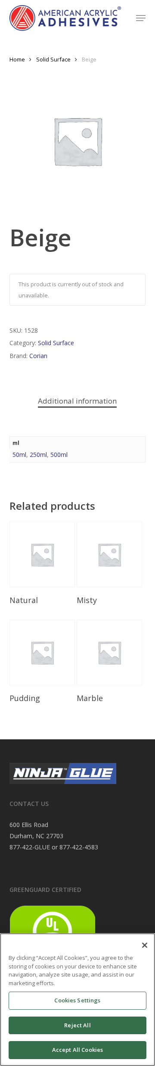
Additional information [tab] (77, 401)
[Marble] (109, 652)
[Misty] (109, 554)
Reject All (77, 1025)
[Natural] (42, 554)
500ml (59, 454)
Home (17, 59)
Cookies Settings (77, 1000)
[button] (141, 18)
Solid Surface (53, 59)
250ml (38, 454)
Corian (38, 356)
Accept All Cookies (77, 1050)
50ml (19, 454)
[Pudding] (42, 652)
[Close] (144, 945)
